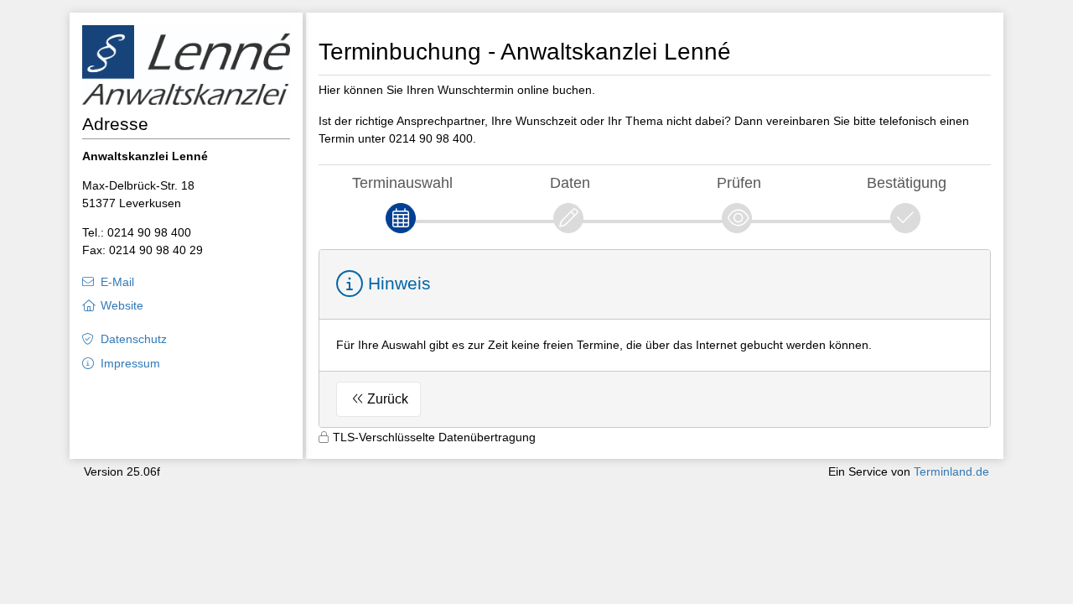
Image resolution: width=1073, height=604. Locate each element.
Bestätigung (906, 182)
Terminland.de (951, 471)
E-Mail (117, 282)
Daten (570, 182)
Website (122, 305)
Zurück (387, 399)
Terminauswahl (402, 182)
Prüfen (739, 182)
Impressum (130, 363)
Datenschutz (134, 339)
